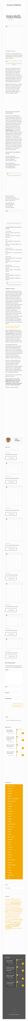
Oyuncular (10, 849)
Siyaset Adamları (11, 859)
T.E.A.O (13, 921)
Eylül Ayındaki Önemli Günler (11, 454)
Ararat (10, 902)
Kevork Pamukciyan (18, 911)
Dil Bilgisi (10, 793)
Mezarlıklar (10, 839)
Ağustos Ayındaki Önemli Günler (12, 478)
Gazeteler (10, 814)
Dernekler (10, 791)
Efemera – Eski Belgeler (13, 798)
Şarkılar (9, 857)
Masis (12, 913)
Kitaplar (9, 834)
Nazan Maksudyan (8, 914)
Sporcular (10, 862)
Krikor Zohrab (8, 913)
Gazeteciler (10, 811)
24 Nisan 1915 (11, 785)
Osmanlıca (10, 847)
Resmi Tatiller (11, 916)
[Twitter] (15, 1016)
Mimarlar (10, 842)
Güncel (9, 816)
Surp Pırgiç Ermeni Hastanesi (14, 920)
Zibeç (9, 877)
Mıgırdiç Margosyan (17, 913)
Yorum (7, 669)
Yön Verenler (11, 875)
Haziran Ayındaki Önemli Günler (12, 545)
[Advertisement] (14, 102)
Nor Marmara (15, 914)
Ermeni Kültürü (14, 4)
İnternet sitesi (8, 698)
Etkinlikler (10, 806)
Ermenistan (15, 905)
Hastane (10, 821)
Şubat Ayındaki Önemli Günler (11, 653)
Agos (17, 899)
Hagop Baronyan (12, 907)
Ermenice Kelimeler (9, 905)
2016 (15, 899)
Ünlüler (9, 867)
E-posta (7, 692)
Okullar (9, 844)
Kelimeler (10, 829)
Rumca (19, 917)
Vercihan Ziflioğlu (13, 922)
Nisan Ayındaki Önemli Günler (11, 606)
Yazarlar (9, 870)
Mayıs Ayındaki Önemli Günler (11, 575)
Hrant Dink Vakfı (11, 824)
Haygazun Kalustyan (9, 908)
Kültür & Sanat (11, 836)
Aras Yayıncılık (16, 902)
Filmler (9, 808)
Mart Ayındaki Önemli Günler (11, 630)
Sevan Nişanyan (8, 919)
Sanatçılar (10, 854)
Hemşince (19, 908)
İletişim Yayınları (16, 928)
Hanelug (17, 907)
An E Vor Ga (10, 900)
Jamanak (10, 911)
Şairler (9, 852)
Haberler (10, 819)
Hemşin (15, 908)
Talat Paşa (16, 921)
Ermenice (10, 803)
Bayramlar (10, 788)
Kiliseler (9, 831)
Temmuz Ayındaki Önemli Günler (12, 510)
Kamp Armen (11, 826)
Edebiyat (10, 796)
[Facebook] (13, 1016)
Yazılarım (10, 872)
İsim (6, 686)
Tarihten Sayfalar (11, 864)
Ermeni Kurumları (11, 801)
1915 (12, 899)
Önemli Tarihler (12, 927)
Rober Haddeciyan (14, 917)
